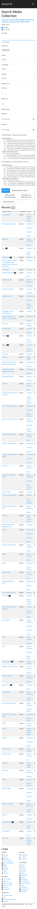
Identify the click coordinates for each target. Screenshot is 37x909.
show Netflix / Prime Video (26, 196)
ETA (5, 897)
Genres (4, 55)
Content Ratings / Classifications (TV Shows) (15, 161)
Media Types (5, 24)
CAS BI (6, 887)
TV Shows (7, 29)
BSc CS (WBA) (8, 883)
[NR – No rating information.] (18, 153)
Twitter (6, 873)
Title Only (6, 42)
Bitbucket (6, 859)
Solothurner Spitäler (10, 899)
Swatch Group (8, 895)
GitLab (6, 857)
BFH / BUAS (7, 879)
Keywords (5, 46)
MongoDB (24, 875)
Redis (23, 877)
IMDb (5, 865)
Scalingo (24, 891)
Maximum (4, 98)
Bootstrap (24, 879)
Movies (6, 27)
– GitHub (24, 859)
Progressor (24, 855)
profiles (31, 904)
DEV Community (8, 863)
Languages (5, 64)
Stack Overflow (8, 861)
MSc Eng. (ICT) (8, 885)
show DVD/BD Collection (9, 196)
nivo (22, 885)
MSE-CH (6, 881)
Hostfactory (24, 889)
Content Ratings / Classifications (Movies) (14, 135)
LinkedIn (6, 869)
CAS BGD (6, 889)
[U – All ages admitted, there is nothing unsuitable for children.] (18, 140)
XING (5, 871)
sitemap (4, 906)
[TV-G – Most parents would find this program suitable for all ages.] (18, 185)
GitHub (6, 855)
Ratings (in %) (6, 83)
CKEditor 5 (24, 887)
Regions (4, 74)
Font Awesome (25, 883)
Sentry (23, 873)
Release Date (5, 109)
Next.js (23, 867)
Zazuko (6, 901)
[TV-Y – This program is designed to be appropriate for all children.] (18, 182)
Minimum (4, 88)
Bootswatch (25, 881)
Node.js (23, 869)
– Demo (23, 857)
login (26, 904)
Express (23, 871)
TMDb (5, 867)
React (23, 865)
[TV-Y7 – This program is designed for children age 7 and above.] (18, 183)
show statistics (8, 202)
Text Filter (4, 33)
